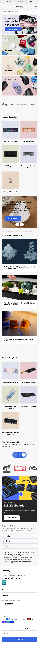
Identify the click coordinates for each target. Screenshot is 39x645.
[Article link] (19, 255)
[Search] (34, 12)
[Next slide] (24, 455)
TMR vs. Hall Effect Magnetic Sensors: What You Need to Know (19, 268)
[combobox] (19, 12)
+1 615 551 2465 (7, 604)
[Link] (19, 24)
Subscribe (19, 639)
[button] (3, 7)
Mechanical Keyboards (15, 575)
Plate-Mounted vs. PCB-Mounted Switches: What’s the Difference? (19, 304)
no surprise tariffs (17, 2)
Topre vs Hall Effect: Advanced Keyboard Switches (18, 340)
